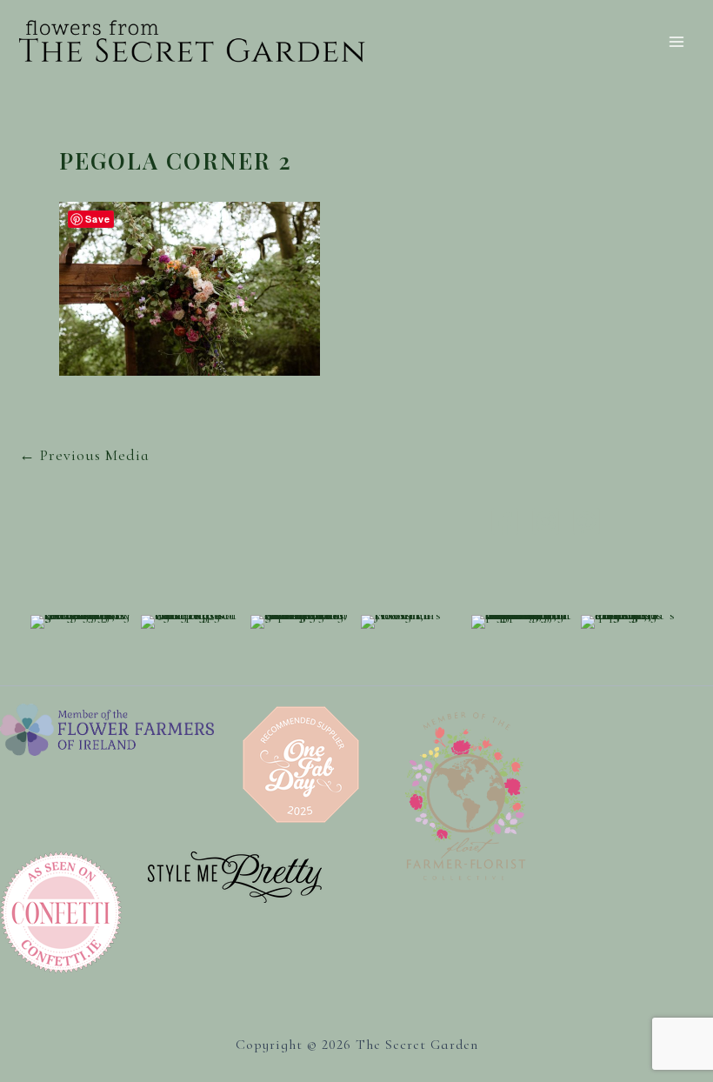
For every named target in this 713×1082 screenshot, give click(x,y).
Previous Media (84, 455)
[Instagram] (545, 521)
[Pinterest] (586, 521)
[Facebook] (505, 521)
